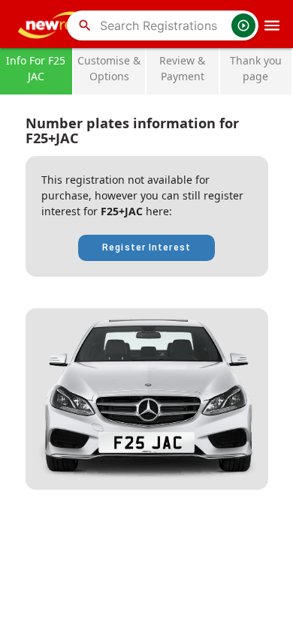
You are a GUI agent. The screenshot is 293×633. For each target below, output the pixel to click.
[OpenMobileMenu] (271, 26)
